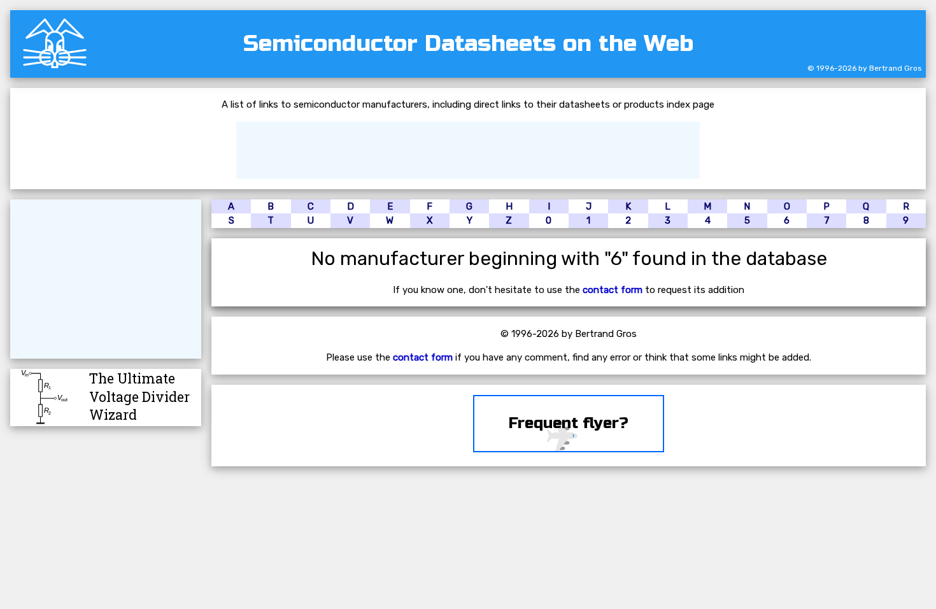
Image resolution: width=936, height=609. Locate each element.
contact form (612, 290)
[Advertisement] (468, 150)
